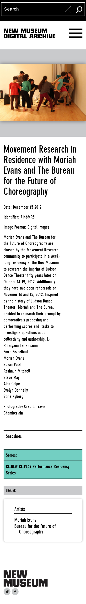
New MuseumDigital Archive (29, 34)
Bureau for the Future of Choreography (35, 529)
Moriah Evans (25, 520)
